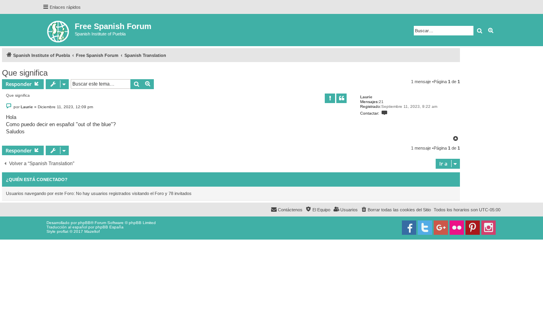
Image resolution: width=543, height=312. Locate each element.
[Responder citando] (341, 98)
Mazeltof (92, 231)
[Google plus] (441, 227)
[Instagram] (488, 227)
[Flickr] (457, 227)
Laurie (366, 97)
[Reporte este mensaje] (330, 98)
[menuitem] (396, 209)
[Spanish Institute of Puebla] (59, 30)
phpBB (84, 222)
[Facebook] (409, 227)
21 (381, 101)
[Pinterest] (472, 227)
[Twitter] (425, 227)
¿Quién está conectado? (37, 179)
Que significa (25, 72)
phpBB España (109, 227)
